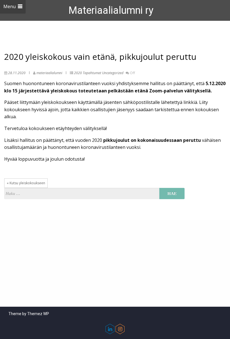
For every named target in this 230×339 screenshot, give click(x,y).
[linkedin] (109, 329)
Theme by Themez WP (28, 313)
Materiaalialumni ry (110, 10)
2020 (78, 72)
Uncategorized (112, 72)
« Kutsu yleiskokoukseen (26, 183)
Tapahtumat (92, 72)
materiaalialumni (49, 72)
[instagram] (120, 329)
